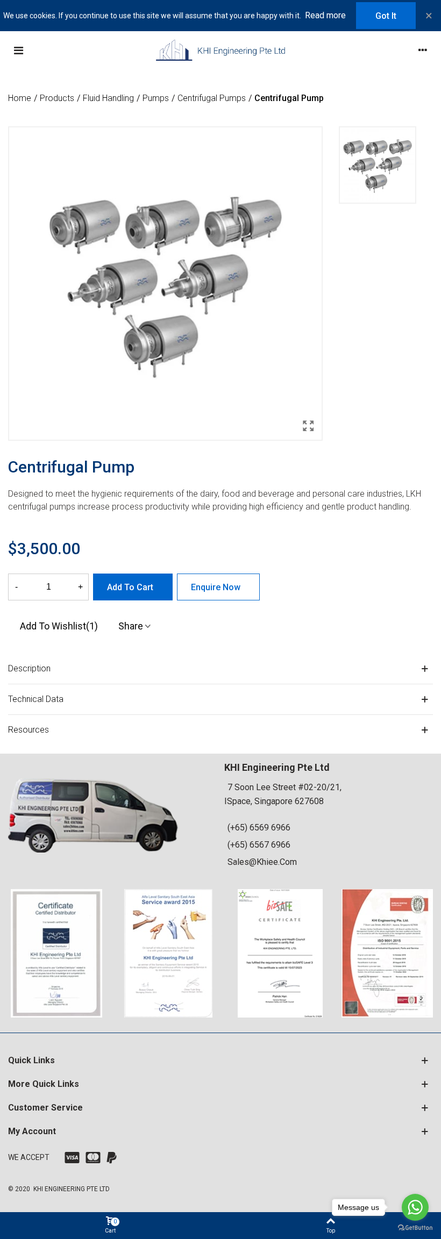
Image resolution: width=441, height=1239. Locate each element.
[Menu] (18, 50)
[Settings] (422, 50)
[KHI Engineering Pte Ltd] (220, 50)
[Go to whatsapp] (415, 1207)
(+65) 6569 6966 (258, 827)
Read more (325, 15)
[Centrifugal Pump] (308, 426)
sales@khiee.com (262, 862)
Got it (385, 16)
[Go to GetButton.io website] (415, 1227)
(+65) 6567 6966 (258, 845)
